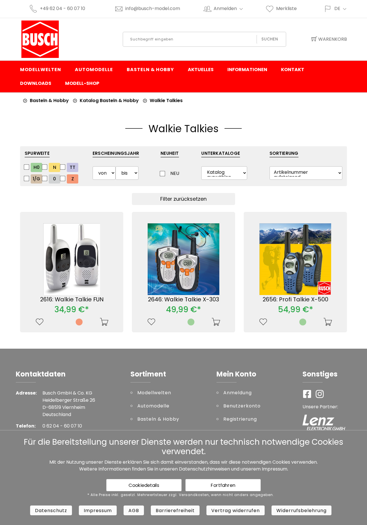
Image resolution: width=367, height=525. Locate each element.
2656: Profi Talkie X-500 (295, 299)
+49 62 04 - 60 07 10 (62, 8)
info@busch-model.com (152, 8)
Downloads (35, 83)
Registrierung (240, 419)
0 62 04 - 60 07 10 (62, 426)
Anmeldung (237, 392)
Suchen (269, 39)
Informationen (247, 69)
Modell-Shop (82, 83)
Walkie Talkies (166, 100)
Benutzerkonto (242, 406)
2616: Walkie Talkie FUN (72, 299)
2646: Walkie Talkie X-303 (183, 299)
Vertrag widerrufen (235, 510)
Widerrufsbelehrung (301, 510)
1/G (36, 178)
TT (72, 167)
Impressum (274, 469)
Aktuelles (201, 69)
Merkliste (286, 8)
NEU (173, 173)
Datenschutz (51, 510)
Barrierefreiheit (175, 510)
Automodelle (94, 69)
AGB (133, 510)
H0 (37, 167)
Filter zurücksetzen (183, 199)
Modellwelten (40, 69)
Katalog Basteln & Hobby (109, 100)
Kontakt (292, 69)
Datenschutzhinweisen (204, 469)
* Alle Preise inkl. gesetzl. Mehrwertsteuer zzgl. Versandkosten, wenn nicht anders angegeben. (180, 495)
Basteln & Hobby (150, 69)
